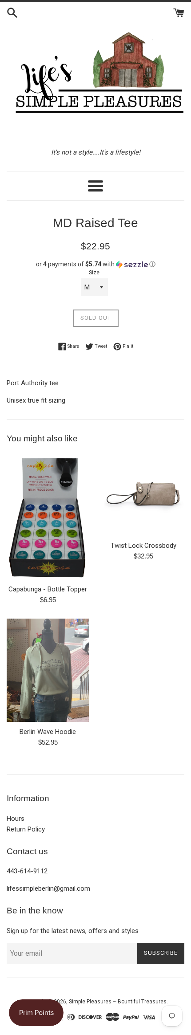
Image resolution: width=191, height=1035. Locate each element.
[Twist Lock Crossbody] (143, 494)
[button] (95, 264)
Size (94, 272)
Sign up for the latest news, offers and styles (73, 931)
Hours (15, 819)
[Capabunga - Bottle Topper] (48, 516)
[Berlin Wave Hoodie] (48, 670)
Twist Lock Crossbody (143, 546)
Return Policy (26, 829)
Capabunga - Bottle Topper (47, 589)
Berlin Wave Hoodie (48, 732)
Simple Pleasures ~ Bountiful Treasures (118, 1001)
